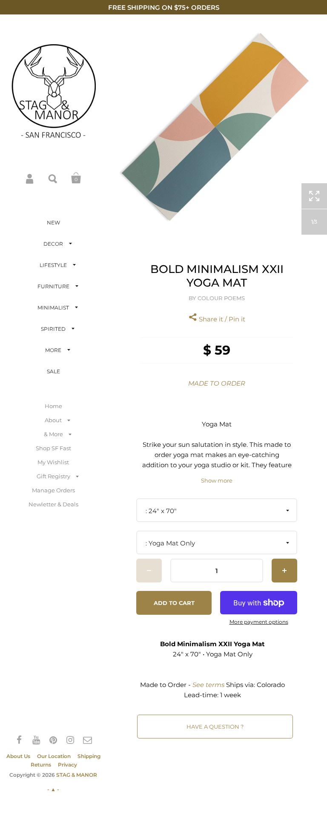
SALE (53, 371)
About (53, 420)
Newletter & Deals (53, 504)
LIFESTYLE (53, 265)
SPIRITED (53, 329)
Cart (76, 178)
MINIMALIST (53, 307)
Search (53, 178)
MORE (53, 350)
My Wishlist (53, 462)
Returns (41, 764)
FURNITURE (53, 286)
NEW (53, 222)
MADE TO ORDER (216, 383)
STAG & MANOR (76, 775)
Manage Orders (53, 490)
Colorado (271, 685)
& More (53, 434)
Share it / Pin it (221, 319)
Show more (216, 480)
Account (30, 178)
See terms (208, 685)
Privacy (67, 764)
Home (53, 406)
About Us (18, 756)
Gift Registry (53, 476)
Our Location (54, 756)
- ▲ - (53, 789)
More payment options (258, 622)
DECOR (53, 244)
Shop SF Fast (53, 448)
